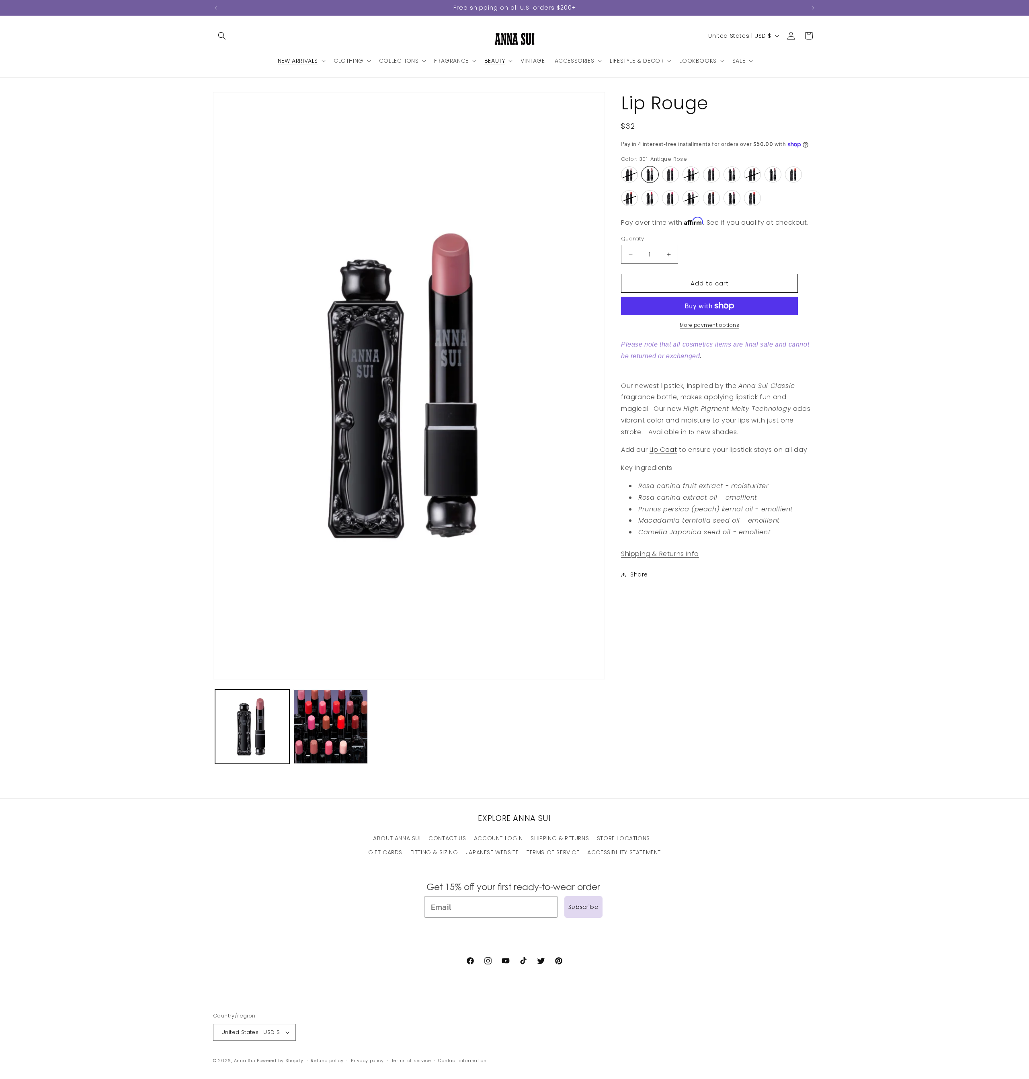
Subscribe (583, 906)
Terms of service (411, 1060)
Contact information (462, 1060)
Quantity (632, 238)
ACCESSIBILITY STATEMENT (624, 852)
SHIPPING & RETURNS (560, 838)
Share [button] (639, 575)
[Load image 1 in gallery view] (252, 726)
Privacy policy (367, 1060)
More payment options (709, 325)
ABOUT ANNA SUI (396, 838)
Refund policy (327, 1060)
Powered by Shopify (280, 1060)
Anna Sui (245, 1060)
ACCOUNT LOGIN (498, 838)
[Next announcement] (813, 7)
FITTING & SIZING (434, 852)
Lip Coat (663, 450)
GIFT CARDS (385, 852)
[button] (222, 36)
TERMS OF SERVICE (553, 852)
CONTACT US (447, 838)
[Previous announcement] (216, 7)
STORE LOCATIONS (623, 838)
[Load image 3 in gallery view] (330, 726)
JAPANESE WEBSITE (492, 852)
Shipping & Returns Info (660, 553)
